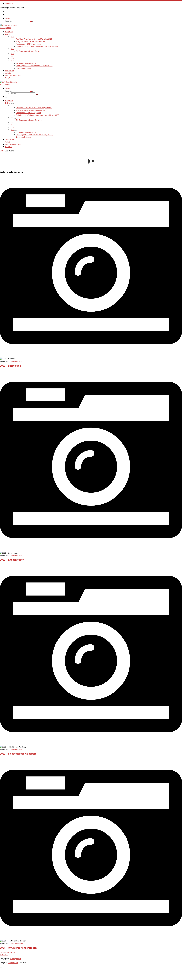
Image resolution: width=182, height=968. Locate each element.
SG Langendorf (15, 958)
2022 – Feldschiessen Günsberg (18, 753)
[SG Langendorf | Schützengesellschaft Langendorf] (8, 25)
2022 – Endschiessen (12, 559)
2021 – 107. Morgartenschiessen (18, 947)
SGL (1, 151)
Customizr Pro (13, 962)
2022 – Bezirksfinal (10, 365)
